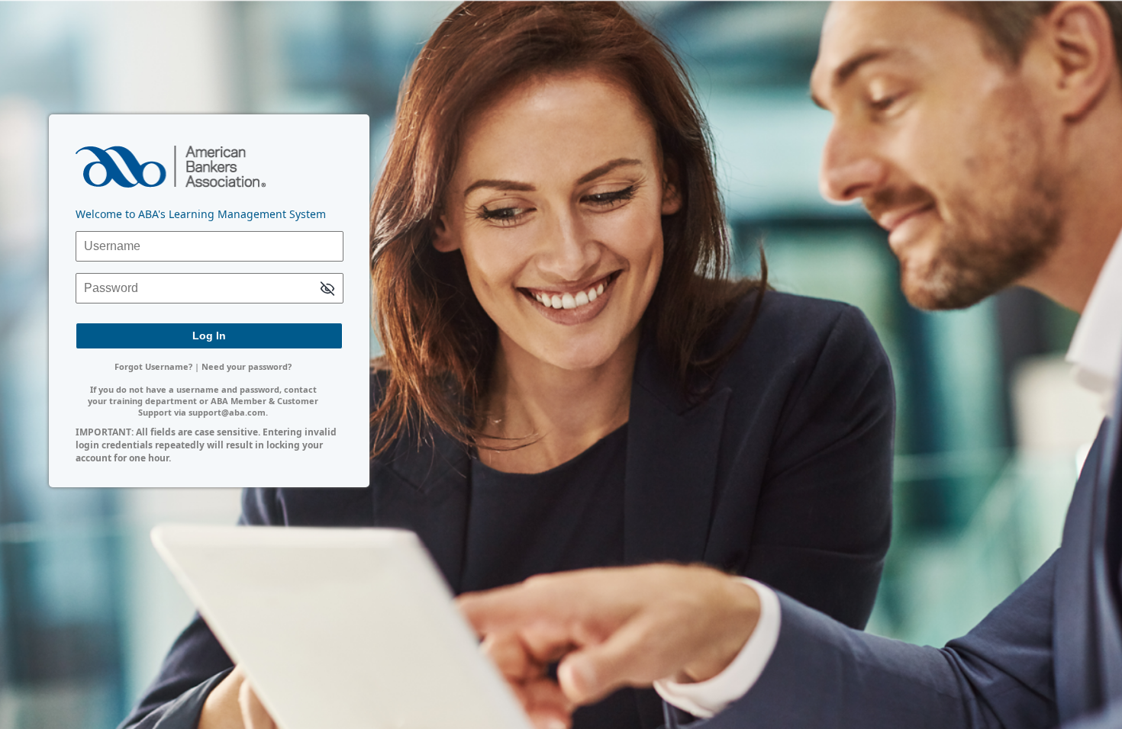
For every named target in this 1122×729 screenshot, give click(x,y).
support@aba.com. (228, 412)
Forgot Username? (153, 366)
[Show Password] (327, 289)
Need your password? (247, 366)
